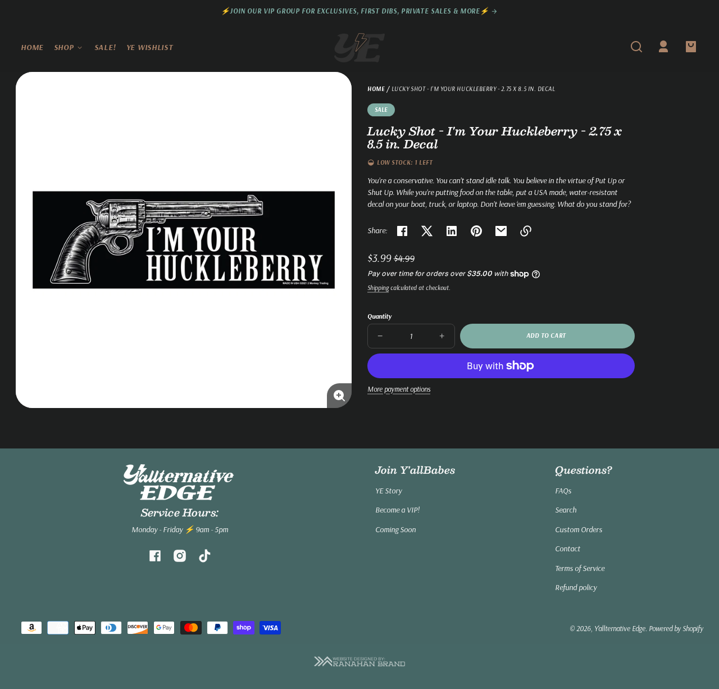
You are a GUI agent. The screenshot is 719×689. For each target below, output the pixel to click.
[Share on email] (501, 231)
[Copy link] (525, 231)
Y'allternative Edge (619, 628)
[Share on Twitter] (427, 231)
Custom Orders (578, 529)
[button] (636, 46)
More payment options (398, 388)
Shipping (378, 288)
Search (565, 510)
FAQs (563, 491)
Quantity (379, 316)
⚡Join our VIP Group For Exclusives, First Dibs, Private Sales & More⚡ (356, 11)
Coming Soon (395, 529)
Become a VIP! (397, 510)
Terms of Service (579, 568)
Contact (567, 548)
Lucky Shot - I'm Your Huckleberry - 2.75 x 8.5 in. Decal (473, 89)
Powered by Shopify (676, 628)
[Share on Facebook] (402, 231)
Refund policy (576, 587)
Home (376, 89)
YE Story (388, 491)
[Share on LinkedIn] (451, 231)
